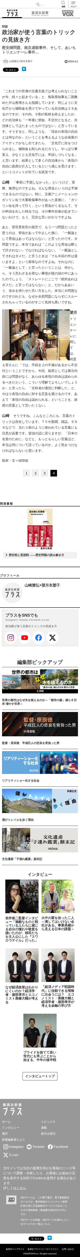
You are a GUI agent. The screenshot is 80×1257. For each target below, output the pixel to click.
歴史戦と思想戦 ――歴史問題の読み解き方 (36, 555)
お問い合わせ (68, 1249)
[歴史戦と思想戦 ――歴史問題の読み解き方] (40, 529)
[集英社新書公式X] (52, 637)
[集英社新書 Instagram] (11, 637)
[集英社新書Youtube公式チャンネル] (25, 637)
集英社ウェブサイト (15, 1249)
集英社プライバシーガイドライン (43, 1249)
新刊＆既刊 (48, 1133)
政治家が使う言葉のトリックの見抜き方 (31, 626)
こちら (21, 1188)
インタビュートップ (40, 1076)
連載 (44, 1127)
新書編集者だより (13, 1139)
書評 (5, 1133)
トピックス (48, 1121)
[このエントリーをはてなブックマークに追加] (24, 69)
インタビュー (10, 1127)
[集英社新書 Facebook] (39, 637)
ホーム (6, 1121)
